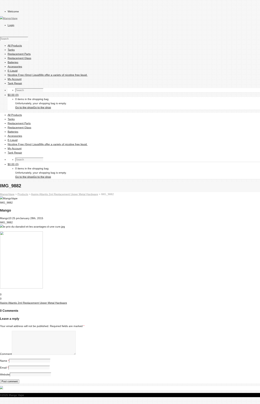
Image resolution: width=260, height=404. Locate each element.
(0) (13, 94)
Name (3, 360)
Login (11, 25)
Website (5, 374)
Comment (6, 353)
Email (3, 367)
